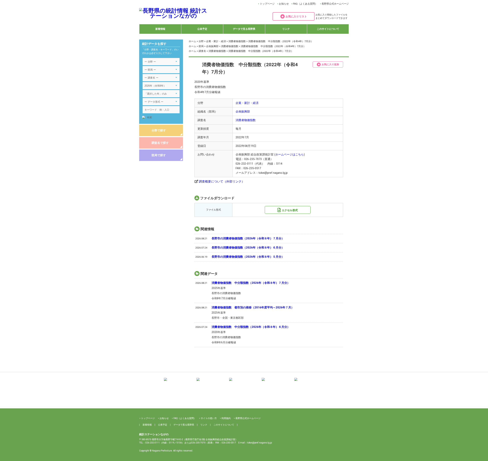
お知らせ (284, 3)
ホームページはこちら (289, 154)
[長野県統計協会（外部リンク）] (211, 382)
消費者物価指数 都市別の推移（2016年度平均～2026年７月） (253, 307)
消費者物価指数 (237, 41)
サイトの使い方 (209, 418)
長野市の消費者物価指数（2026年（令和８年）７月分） (248, 238)
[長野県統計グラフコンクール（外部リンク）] (244, 382)
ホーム (192, 41)
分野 (201, 41)
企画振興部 (212, 46)
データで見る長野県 (244, 28)
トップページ (267, 3)
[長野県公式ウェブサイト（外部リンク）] (276, 382)
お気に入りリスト (296, 16)
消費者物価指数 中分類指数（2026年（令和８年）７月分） (251, 283)
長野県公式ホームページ (335, 3)
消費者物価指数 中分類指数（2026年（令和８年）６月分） (251, 327)
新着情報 (160, 28)
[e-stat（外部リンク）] (309, 382)
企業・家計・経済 (216, 41)
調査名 (202, 51)
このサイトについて (328, 28)
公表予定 (202, 28)
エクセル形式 (290, 210)
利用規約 (226, 418)
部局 (201, 46)
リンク (286, 28)
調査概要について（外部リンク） (222, 181)
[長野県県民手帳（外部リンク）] (179, 382)
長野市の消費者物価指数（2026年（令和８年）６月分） (248, 247)
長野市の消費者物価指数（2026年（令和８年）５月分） (248, 256)
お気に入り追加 (330, 64)
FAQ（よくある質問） (305, 3)
